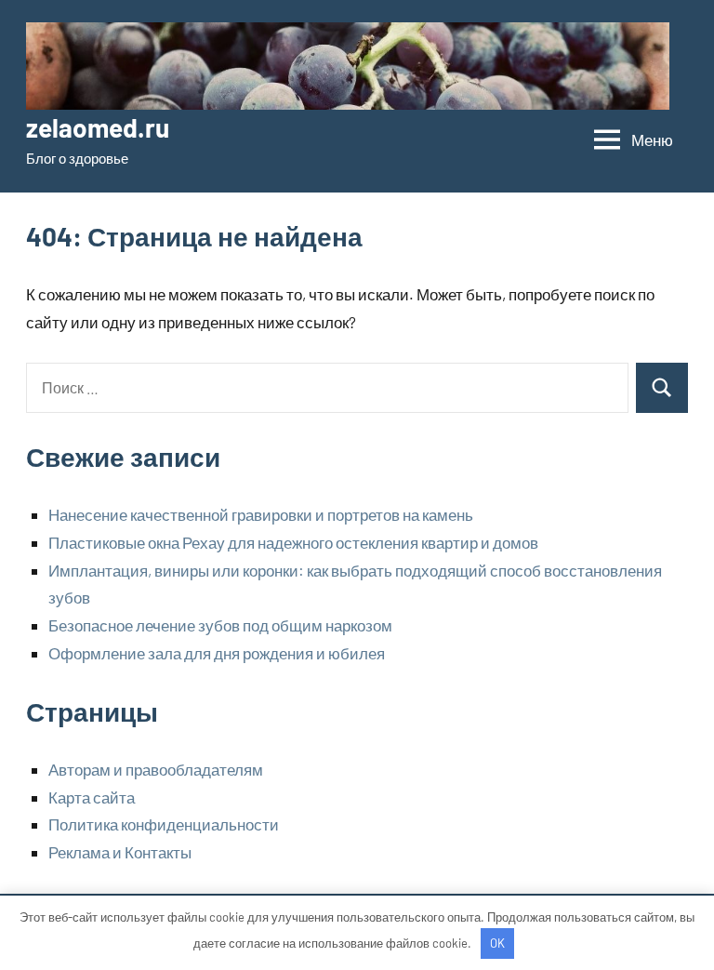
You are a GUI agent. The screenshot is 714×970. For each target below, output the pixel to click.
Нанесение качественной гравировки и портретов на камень (260, 514)
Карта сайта (91, 797)
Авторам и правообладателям (155, 769)
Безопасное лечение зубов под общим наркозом (220, 625)
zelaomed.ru (97, 127)
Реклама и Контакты (120, 852)
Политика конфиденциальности (163, 824)
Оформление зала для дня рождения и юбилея (216, 653)
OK (497, 943)
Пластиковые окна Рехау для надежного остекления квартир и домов (293, 542)
